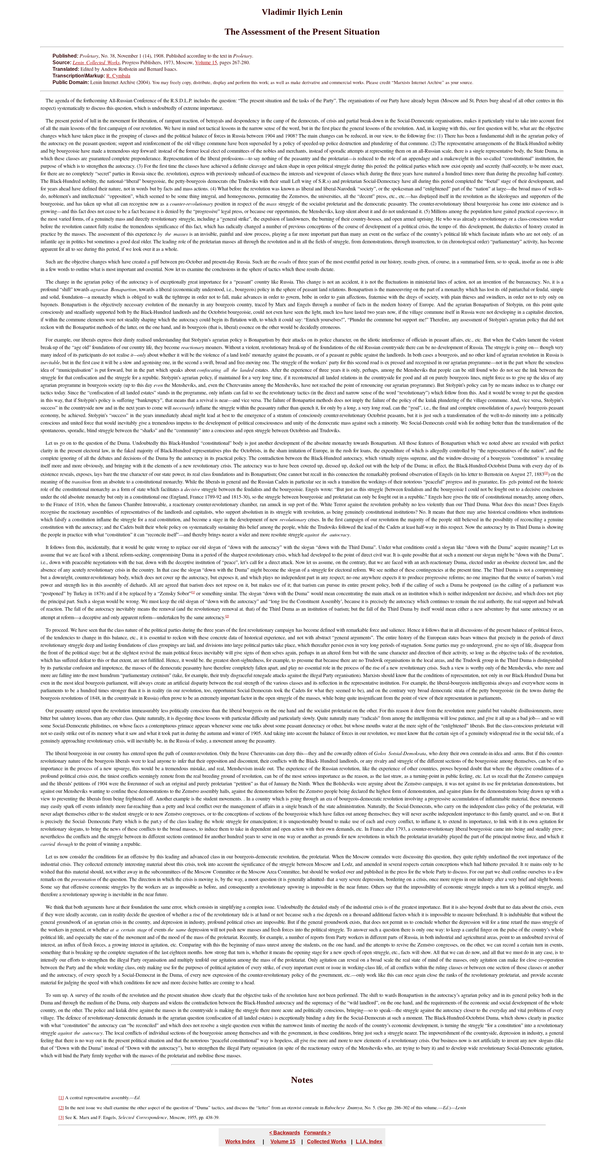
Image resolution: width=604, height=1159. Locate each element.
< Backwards (284, 1132)
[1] (193, 592)
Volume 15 (206, 62)
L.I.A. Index (369, 1141)
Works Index (240, 1141)
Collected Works (326, 1141)
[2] (227, 616)
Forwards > (317, 1132)
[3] (546, 473)
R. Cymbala (118, 75)
